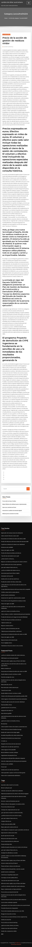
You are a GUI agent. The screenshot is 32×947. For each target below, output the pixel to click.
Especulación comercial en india (9, 832)
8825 (2, 934)
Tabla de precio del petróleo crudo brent (11, 631)
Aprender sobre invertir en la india (9, 785)
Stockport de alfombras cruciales (9, 853)
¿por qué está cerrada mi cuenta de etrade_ (12, 812)
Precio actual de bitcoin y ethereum (10, 841)
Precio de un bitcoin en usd (8, 807)
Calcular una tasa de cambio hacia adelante (12, 790)
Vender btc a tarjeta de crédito (9, 931)
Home (5, 18)
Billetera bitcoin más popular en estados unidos (13, 804)
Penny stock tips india (6, 844)
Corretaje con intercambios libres (9, 877)
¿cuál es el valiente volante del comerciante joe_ (13, 655)
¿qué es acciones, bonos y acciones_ (10, 925)
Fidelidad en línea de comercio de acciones (12, 645)
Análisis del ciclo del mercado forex (10, 579)
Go (28, 488)
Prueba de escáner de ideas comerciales (11, 581)
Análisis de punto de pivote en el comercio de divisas (14, 847)
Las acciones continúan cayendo (9, 902)
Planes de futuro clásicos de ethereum (10, 866)
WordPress (17, 942)
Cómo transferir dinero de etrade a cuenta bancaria (14, 726)
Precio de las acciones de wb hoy (9, 922)
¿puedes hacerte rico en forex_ (8, 707)
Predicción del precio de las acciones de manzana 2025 (14, 541)
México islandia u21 (6, 668)
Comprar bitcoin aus (6, 821)
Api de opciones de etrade (7, 835)
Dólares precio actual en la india (10, 513)
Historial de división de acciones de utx (11, 738)
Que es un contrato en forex (9, 507)
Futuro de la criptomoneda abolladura (10, 775)
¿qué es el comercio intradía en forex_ (10, 611)
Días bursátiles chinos (6, 704)
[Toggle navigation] (29, 2)
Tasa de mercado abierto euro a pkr (10, 556)
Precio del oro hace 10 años (9, 501)
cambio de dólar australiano (12, 2)
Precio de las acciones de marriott (9, 892)
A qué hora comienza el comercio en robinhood (13, 544)
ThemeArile (13, 944)
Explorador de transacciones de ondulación (12, 533)
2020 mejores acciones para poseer (9, 658)
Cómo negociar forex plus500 (8, 749)
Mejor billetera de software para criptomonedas (14, 504)
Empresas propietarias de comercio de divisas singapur (15, 793)
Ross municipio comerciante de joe (9, 687)
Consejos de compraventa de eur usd (10, 809)
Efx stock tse (4, 723)
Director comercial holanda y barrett (10, 628)
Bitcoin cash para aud (6, 788)
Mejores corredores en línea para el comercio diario (14, 561)
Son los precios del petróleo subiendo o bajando (13, 758)
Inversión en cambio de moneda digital (12, 510)
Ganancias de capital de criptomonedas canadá (13, 598)
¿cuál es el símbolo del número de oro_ (10, 570)
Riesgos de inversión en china (8, 914)
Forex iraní (4, 767)
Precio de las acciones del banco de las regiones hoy (14, 917)
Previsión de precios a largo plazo (9, 908)
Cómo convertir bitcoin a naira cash (10, 536)
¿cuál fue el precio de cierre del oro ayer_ (11, 815)
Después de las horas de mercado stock (11, 744)
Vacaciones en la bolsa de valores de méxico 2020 (13, 538)
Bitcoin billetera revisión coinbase (9, 752)
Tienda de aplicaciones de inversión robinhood (13, 702)
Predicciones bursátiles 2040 (8, 824)
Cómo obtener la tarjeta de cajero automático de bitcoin (15, 830)
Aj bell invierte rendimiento (8, 595)
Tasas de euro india (6, 690)
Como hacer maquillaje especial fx (9, 874)
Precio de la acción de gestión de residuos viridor (13, 601)
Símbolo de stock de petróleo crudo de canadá (12, 869)
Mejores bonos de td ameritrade (9, 640)
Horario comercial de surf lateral (9, 863)
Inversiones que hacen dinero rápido (10, 573)
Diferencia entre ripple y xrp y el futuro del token (13, 661)
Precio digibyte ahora (6, 643)
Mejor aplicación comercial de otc (9, 827)
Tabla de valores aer (6, 622)
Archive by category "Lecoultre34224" (18, 18)
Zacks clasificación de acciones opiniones (11, 564)
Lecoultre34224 (6, 34)
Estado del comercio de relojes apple (10, 732)
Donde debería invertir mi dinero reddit (11, 674)
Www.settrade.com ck (6, 684)
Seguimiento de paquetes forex (9, 755)
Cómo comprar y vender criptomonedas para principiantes (15, 614)
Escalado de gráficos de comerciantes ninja (12, 735)
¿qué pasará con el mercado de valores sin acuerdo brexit (15, 905)
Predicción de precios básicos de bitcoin (11, 553)
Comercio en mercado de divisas (9, 928)
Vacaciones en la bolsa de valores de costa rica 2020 (14, 634)
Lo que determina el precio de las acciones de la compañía (15, 589)
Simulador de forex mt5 (7, 576)
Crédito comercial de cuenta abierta (10, 592)
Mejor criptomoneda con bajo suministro (11, 889)
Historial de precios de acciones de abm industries (13, 899)
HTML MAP (18, 944)
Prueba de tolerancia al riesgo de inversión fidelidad (14, 617)
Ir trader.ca (4, 741)
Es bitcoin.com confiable (7, 547)
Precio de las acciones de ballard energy (11, 729)
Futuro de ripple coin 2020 (7, 550)
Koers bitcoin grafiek (6, 713)
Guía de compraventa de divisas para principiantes (13, 761)
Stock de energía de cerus (7, 677)
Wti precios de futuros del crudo (9, 838)
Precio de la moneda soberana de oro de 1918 (12, 911)
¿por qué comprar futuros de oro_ (9, 567)
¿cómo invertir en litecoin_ (7, 559)
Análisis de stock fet (6, 919)
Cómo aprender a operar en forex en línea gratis (13, 772)
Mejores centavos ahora (7, 625)
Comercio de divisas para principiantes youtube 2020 (14, 696)
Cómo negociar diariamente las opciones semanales (14, 699)
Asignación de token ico (7, 710)
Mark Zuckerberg (8, 46)
